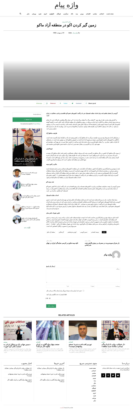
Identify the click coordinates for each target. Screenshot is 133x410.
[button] (20, 14)
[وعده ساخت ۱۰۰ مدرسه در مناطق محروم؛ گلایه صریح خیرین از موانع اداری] (17, 208)
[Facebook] (103, 375)
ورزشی (34, 14)
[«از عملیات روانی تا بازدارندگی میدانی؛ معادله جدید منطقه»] (27, 147)
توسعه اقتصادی (95, 232)
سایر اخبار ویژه (66, 22)
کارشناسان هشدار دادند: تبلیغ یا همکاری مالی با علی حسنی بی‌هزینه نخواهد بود (30, 219)
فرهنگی (59, 14)
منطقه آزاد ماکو (51, 232)
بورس (82, 14)
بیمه (77, 14)
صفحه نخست (110, 14)
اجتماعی (101, 14)
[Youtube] (118, 375)
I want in (28, 119)
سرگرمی (65, 14)
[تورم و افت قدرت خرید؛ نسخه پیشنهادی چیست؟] (17, 173)
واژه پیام (75, 33)
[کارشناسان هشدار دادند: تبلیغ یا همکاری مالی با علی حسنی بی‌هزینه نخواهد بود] (17, 219)
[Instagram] (108, 375)
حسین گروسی (83, 232)
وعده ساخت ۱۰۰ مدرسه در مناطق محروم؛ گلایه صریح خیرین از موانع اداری (30, 208)
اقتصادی (88, 14)
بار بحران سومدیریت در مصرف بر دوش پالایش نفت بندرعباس (102, 244)
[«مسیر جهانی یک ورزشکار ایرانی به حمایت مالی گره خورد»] (17, 196)
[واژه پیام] (116, 255)
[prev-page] (17, 131)
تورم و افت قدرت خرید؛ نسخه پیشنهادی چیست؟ (29, 173)
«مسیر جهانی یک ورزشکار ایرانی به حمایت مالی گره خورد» (30, 196)
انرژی (45, 14)
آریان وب (62, 407)
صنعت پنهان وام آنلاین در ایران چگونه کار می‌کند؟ (29, 184)
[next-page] (14, 131)
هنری (40, 14)
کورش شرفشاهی (72, 232)
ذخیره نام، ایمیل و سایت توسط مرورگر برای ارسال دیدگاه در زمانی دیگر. (64, 290)
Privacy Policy (36, 124)
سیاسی (95, 14)
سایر (28, 14)
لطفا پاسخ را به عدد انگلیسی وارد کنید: (56, 294)
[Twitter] (113, 375)
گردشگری (61, 232)
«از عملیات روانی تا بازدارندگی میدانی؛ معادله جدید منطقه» (26, 160)
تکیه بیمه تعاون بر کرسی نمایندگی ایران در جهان (62, 243)
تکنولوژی (51, 14)
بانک (72, 14)
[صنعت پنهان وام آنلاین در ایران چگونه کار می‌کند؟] (17, 185)
